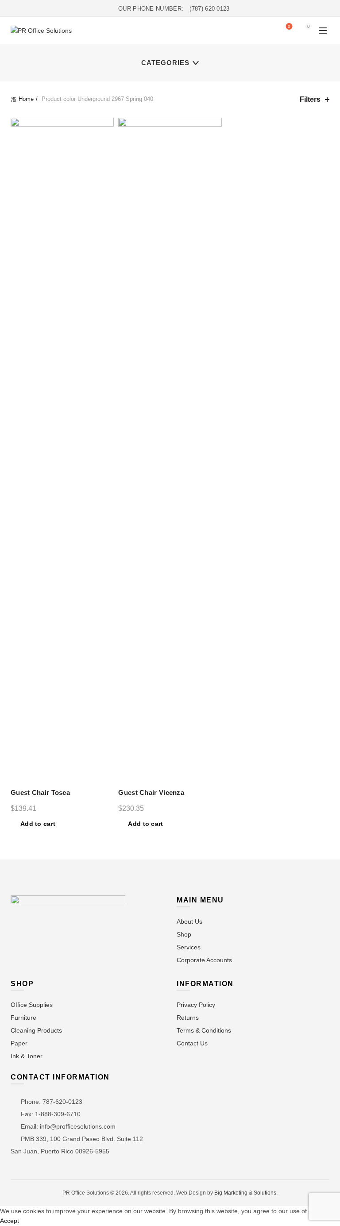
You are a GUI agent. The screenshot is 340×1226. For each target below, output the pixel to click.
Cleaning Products (36, 1030)
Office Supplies (32, 1004)
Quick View (106, 156)
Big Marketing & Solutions (245, 1193)
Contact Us (192, 1043)
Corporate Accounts (204, 960)
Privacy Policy (196, 1004)
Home (26, 99)
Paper (19, 1043)
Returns (188, 1017)
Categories (165, 62)
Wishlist (289, 26)
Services (189, 947)
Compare (106, 141)
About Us (189, 921)
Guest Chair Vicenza (151, 792)
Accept (9, 1220)
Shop (184, 934)
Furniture (23, 1017)
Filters (310, 99)
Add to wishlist (106, 125)
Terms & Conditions (204, 1030)
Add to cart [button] (37, 823)
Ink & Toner (26, 1056)
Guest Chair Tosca (40, 792)
